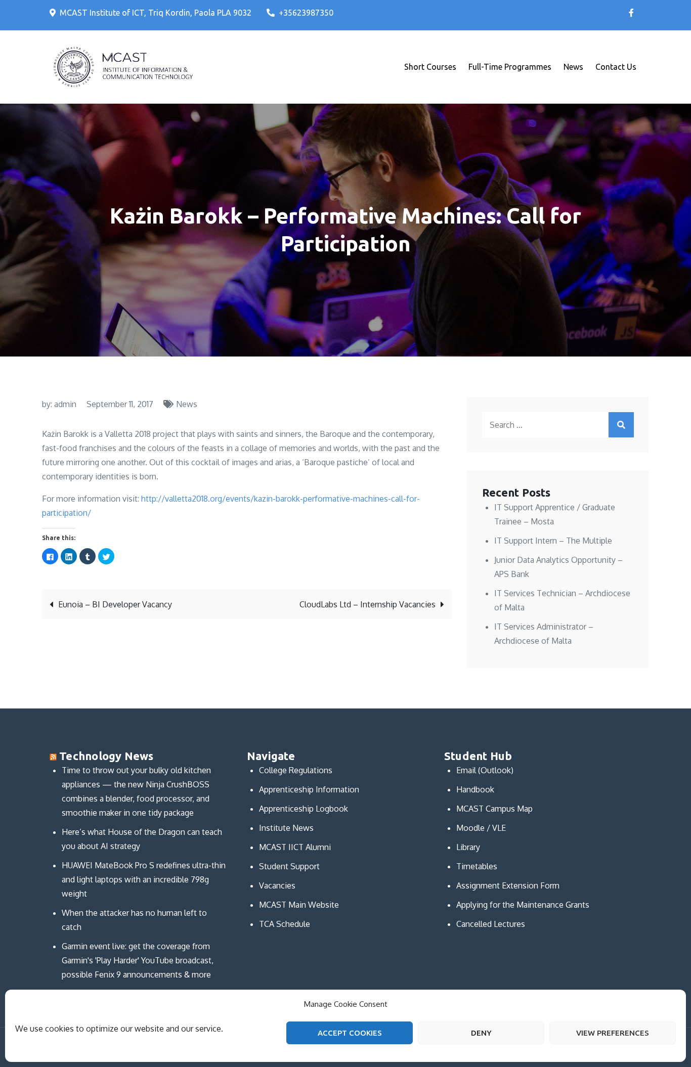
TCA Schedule (284, 924)
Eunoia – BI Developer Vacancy (115, 604)
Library (468, 847)
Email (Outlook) (484, 770)
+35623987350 (306, 12)
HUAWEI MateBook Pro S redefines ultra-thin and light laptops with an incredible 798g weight (144, 879)
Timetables (476, 866)
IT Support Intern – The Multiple (553, 541)
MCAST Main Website (299, 905)
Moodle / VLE (481, 828)
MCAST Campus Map (494, 809)
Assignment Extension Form (507, 885)
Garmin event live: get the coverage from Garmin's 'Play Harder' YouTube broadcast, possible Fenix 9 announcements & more (137, 960)
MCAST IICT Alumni (295, 847)
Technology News (106, 755)
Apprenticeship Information (309, 789)
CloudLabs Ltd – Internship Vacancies (367, 604)
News (573, 66)
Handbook (475, 789)
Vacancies (277, 885)
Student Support (289, 866)
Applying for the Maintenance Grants (522, 905)
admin (65, 404)
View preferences (612, 1033)
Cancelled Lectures (490, 924)
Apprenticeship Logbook (303, 809)
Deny (481, 1033)
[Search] (621, 424)
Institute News (286, 828)
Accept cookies (350, 1033)
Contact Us (615, 66)
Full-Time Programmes (509, 66)
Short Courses (430, 66)
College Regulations (295, 770)
